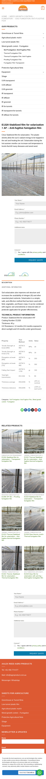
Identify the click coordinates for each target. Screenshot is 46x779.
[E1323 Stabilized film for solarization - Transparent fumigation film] (34, 481)
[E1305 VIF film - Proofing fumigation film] (12, 481)
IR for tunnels (7, 106)
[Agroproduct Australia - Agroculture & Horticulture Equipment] (23, 8)
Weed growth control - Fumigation (15, 46)
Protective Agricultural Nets (12, 68)
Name (4, 738)
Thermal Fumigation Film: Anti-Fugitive (17, 56)
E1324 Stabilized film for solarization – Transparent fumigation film (11, 459)
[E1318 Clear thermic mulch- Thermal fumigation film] (34, 519)
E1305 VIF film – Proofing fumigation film (11, 498)
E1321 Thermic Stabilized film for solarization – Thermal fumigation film (11, 576)
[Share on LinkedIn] (39, 410)
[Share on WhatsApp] (22, 410)
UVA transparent (8, 81)
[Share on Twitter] (29, 410)
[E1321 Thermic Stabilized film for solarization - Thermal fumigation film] (12, 558)
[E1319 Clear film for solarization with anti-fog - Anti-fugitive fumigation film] (34, 558)
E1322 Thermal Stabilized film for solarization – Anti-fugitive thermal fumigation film (33, 460)
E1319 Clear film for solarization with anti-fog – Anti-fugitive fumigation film (33, 576)
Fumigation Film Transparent (14, 63)
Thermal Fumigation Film (13, 53)
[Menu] (3, 8)
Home (4, 16)
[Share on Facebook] (25, 410)
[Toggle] (43, 33)
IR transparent (7, 93)
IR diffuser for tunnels (10, 115)
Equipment (6, 72)
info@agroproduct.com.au (16, 675)
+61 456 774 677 (11, 670)
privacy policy (37, 252)
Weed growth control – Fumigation (15, 713)
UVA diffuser (7, 85)
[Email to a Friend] (32, 410)
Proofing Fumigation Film (13, 60)
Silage (4, 76)
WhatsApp (15, 680)
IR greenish (6, 102)
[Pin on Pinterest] (36, 410)
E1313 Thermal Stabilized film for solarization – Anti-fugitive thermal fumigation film (11, 537)
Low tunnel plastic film (10, 42)
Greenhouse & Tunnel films (12, 33)
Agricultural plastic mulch (12, 38)
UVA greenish (7, 89)
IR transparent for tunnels (12, 111)
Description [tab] (7, 282)
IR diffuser (6, 98)
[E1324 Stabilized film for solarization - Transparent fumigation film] (12, 441)
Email (4, 747)
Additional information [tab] (12, 287)
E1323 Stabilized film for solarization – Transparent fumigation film (33, 499)
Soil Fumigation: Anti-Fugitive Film (17, 50)
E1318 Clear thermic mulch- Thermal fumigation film (34, 535)
